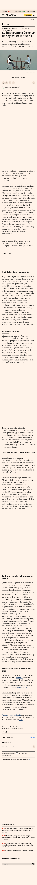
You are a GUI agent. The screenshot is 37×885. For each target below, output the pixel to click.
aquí (29, 759)
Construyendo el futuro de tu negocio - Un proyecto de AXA (15, 29)
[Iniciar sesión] (34, 15)
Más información (6, 755)
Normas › (32, 737)
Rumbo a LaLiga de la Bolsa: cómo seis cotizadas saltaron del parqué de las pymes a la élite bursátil (17, 845)
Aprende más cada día (11, 715)
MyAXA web (21, 687)
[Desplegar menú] (3, 15)
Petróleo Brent (31, 11)
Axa (21, 720)
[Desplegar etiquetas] (34, 746)
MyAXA (19, 678)
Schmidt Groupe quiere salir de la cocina (19, 851)
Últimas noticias (8, 825)
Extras (5, 24)
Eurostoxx (10, 868)
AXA (3, 747)
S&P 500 (17, 11)
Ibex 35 (5, 11)
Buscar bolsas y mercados (11, 859)
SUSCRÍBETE (28, 15)
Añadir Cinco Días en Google (12, 87)
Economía (16, 747)
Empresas (8, 747)
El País (32, 19)
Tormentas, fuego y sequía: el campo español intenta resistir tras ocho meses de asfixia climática (18, 837)
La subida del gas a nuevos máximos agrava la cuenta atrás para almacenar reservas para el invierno (18, 830)
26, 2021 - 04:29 (18, 77)
